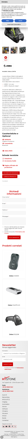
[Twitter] (15, 426)
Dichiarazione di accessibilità (17, 435)
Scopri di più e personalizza (14, 24)
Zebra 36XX (8, 151)
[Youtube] (6, 426)
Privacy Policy (12, 434)
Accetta (20, 20)
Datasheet (8, 158)
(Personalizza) (6, 435)
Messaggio (5, 216)
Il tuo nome (6, 197)
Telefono (5, 210)
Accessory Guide (10, 161)
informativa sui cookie (8, 10)
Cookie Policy (20, 434)
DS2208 (14, 334)
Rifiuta (7, 20)
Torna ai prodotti (9, 176)
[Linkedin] (3, 426)
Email (4, 203)
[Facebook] (12, 426)
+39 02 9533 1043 (7, 391)
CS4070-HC (14, 305)
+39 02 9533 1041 (7, 387)
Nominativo (5, 350)
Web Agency (14, 436)
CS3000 (14, 276)
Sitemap (6, 434)
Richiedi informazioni (11, 173)
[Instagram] (9, 426)
